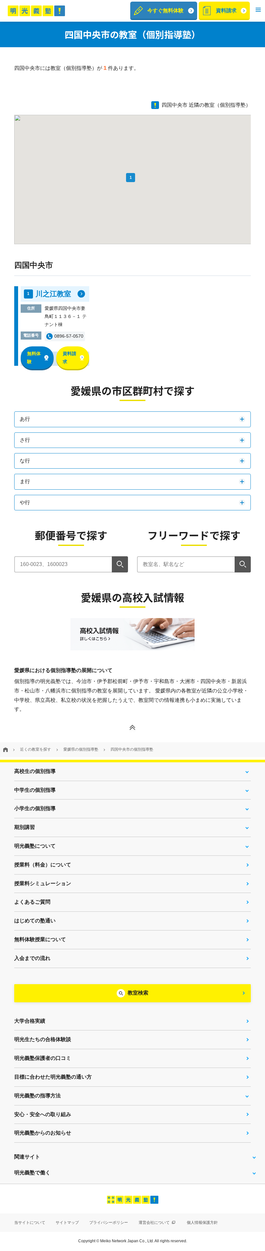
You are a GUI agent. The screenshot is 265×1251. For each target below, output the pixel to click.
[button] (258, 11)
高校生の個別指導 (35, 771)
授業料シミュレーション (42, 883)
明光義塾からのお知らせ (42, 1133)
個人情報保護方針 (202, 1222)
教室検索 (138, 992)
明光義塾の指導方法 (37, 1095)
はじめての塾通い (35, 920)
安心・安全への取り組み (42, 1114)
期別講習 (24, 827)
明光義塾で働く (32, 1172)
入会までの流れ (32, 958)
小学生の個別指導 (35, 808)
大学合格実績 (29, 1021)
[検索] (120, 564)
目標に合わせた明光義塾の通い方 (53, 1077)
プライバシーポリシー (108, 1222)
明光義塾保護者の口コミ (42, 1058)
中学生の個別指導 (35, 790)
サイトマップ (67, 1222)
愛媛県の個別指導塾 (80, 749)
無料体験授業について (40, 939)
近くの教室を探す (35, 749)
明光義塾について (35, 846)
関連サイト (27, 1156)
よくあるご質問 (32, 902)
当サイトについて (29, 1222)
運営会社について (155, 1222)
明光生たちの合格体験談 (42, 1039)
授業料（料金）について (42, 864)
